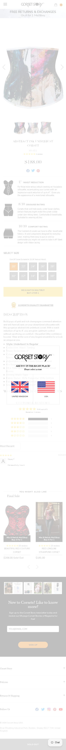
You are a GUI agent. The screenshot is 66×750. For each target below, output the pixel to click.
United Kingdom (20, 396)
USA (46, 396)
